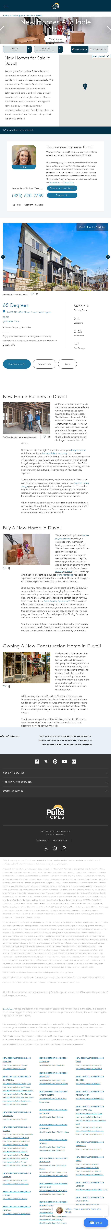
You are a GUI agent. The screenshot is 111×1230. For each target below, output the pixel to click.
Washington (17, 15)
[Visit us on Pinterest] (55, 762)
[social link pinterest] (37, 294)
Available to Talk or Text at (27, 188)
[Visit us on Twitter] (46, 762)
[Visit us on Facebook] (37, 762)
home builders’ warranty (54, 453)
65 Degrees (16, 305)
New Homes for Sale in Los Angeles (16, 1087)
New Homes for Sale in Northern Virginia (91, 1189)
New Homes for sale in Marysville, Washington (65, 740)
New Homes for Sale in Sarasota (15, 1158)
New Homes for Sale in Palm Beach (16, 1155)
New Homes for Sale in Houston (88, 1171)
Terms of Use (43, 841)
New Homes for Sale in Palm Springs (17, 1094)
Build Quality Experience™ (57, 601)
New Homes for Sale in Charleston (89, 1113)
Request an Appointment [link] (62, 188)
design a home (77, 450)
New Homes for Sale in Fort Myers (16, 1137)
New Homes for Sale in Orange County (18, 1090)
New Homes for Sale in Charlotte (52, 1212)
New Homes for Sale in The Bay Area (17, 1083)
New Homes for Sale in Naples (14, 1148)
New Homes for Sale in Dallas (87, 1167)
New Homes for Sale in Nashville (88, 1149)
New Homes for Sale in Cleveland (88, 1065)
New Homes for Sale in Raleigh (51, 1219)
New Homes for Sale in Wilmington (53, 1223)
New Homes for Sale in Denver (14, 1119)
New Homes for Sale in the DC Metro (53, 1083)
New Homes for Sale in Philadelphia (89, 1098)
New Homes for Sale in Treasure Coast (17, 1165)
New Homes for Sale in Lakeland (15, 1144)
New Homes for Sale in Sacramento (16, 1101)
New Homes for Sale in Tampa (14, 1162)
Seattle (29, 15)
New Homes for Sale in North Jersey (53, 1172)
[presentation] (2, 30)
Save (67, 364)
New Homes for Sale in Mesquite (51, 1150)
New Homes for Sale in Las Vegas (52, 1147)
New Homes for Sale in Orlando (15, 1151)
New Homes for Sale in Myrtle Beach (90, 1134)
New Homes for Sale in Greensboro (52, 1216)
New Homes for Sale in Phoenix (15, 1065)
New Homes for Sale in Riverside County (18, 1097)
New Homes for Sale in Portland (88, 1083)
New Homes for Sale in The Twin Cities (54, 1132)
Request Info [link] (62, 195)
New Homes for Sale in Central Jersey (53, 1175)
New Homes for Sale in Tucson (14, 1068)
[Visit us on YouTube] (64, 762)
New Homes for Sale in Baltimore (52, 1080)
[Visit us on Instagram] (74, 762)
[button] (50, 40)
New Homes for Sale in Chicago (15, 1198)
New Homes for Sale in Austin (87, 1164)
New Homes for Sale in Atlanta (15, 1180)
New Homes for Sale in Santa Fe (51, 1194)
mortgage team (63, 571)
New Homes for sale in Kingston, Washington (65, 736)
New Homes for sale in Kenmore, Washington (66, 744)
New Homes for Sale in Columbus (89, 1068)
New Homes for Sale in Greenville (88, 1127)
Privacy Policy (60, 841)
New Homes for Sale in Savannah (16, 1184)
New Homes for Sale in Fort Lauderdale (18, 1134)
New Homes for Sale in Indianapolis (16, 1213)
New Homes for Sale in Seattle (87, 1204)
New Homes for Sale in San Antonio (89, 1174)
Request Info (44, 364)
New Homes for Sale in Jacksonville (16, 1141)
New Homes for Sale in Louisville (51, 1065)
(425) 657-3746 (11, 321)
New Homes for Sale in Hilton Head (89, 1131)
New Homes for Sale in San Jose (15, 1104)
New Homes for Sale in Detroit (51, 1117)
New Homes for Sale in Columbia (88, 1117)
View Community (17, 364)
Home (6, 15)
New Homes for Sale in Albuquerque (53, 1190)
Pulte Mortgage (65, 574)
